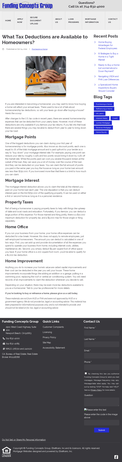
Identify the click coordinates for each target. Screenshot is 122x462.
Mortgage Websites (23, 451)
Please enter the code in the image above (101, 416)
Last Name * (90, 339)
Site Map (47, 342)
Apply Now (20, 20)
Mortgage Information (92, 20)
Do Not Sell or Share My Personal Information (24, 440)
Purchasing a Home (39, 49)
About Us (58, 20)
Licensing (47, 332)
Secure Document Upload (35, 20)
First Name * (90, 328)
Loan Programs (73, 20)
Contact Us (113, 20)
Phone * (88, 362)
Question (88, 395)
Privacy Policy (49, 337)
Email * (87, 350)
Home (8, 20)
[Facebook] (116, 457)
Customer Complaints (53, 327)
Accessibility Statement (54, 348)
